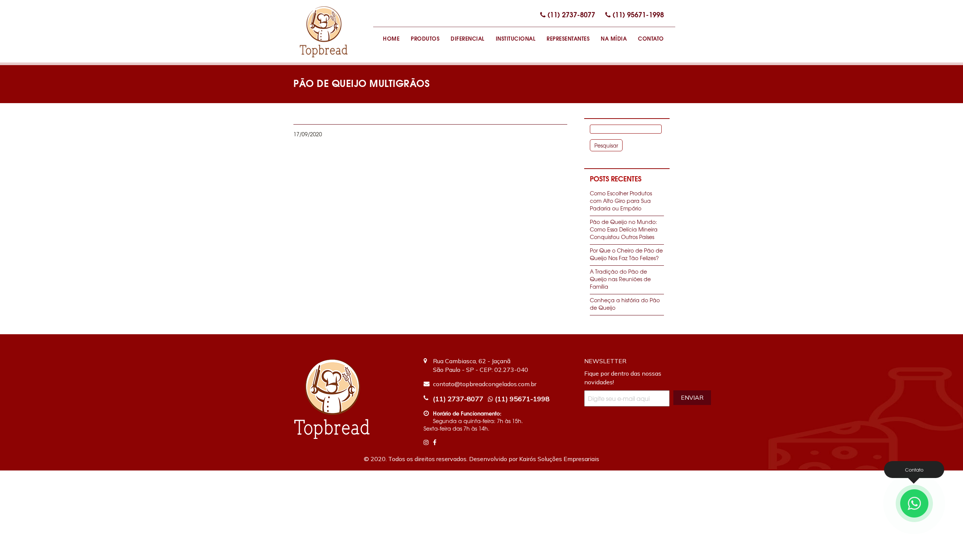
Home (391, 38)
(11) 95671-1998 (638, 14)
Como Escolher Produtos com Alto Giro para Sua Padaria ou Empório (621, 200)
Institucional (516, 38)
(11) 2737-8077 (571, 14)
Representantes (568, 38)
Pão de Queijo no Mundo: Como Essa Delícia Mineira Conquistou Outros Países (624, 229)
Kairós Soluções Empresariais (559, 459)
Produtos (425, 38)
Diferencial (468, 38)
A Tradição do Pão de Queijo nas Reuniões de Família (620, 279)
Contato (651, 38)
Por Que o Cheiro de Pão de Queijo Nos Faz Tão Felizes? (626, 254)
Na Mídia (614, 38)
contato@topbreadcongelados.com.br (484, 384)
